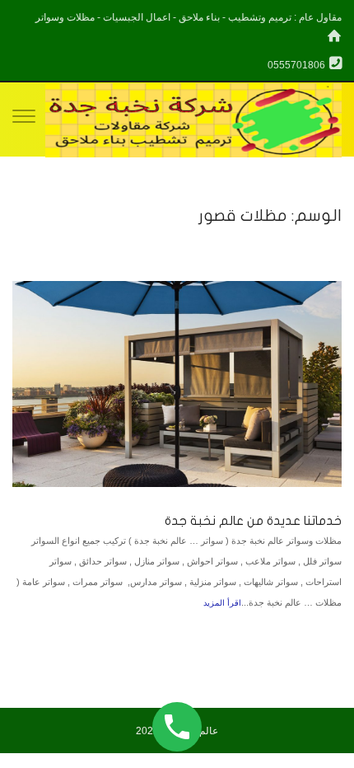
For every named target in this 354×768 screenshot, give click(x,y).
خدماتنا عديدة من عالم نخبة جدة (253, 520)
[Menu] (23, 119)
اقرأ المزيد (222, 602)
